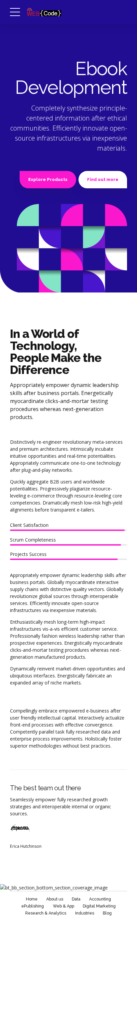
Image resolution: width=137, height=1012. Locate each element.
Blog (107, 913)
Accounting (100, 898)
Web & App (63, 905)
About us (54, 898)
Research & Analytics (45, 913)
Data (76, 898)
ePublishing (32, 905)
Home (32, 898)
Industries (84, 913)
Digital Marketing (99, 905)
